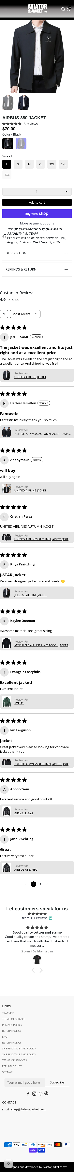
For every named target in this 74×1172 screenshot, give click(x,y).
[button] (12, 124)
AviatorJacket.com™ (55, 1167)
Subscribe (57, 1082)
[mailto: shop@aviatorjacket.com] (10, 1109)
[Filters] (4, 314)
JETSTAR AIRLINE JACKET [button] (30, 595)
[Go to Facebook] (28, 1094)
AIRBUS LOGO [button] (23, 813)
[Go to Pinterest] (46, 1094)
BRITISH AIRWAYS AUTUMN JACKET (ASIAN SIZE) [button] (42, 434)
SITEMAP (7, 1072)
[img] (37, 914)
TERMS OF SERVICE (13, 1019)
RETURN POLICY (11, 1031)
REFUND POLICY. (12, 1066)
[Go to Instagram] (34, 1094)
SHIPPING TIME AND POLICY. (19, 1048)
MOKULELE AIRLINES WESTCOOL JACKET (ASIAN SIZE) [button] (41, 645)
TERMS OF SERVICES (14, 1060)
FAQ (4, 1036)
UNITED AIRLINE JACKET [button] (30, 377)
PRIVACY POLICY (12, 1025)
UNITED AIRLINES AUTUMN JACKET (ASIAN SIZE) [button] (42, 539)
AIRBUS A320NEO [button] (25, 869)
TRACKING (8, 1013)
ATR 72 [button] (19, 703)
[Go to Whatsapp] (40, 1094)
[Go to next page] (48, 884)
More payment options (37, 223)
